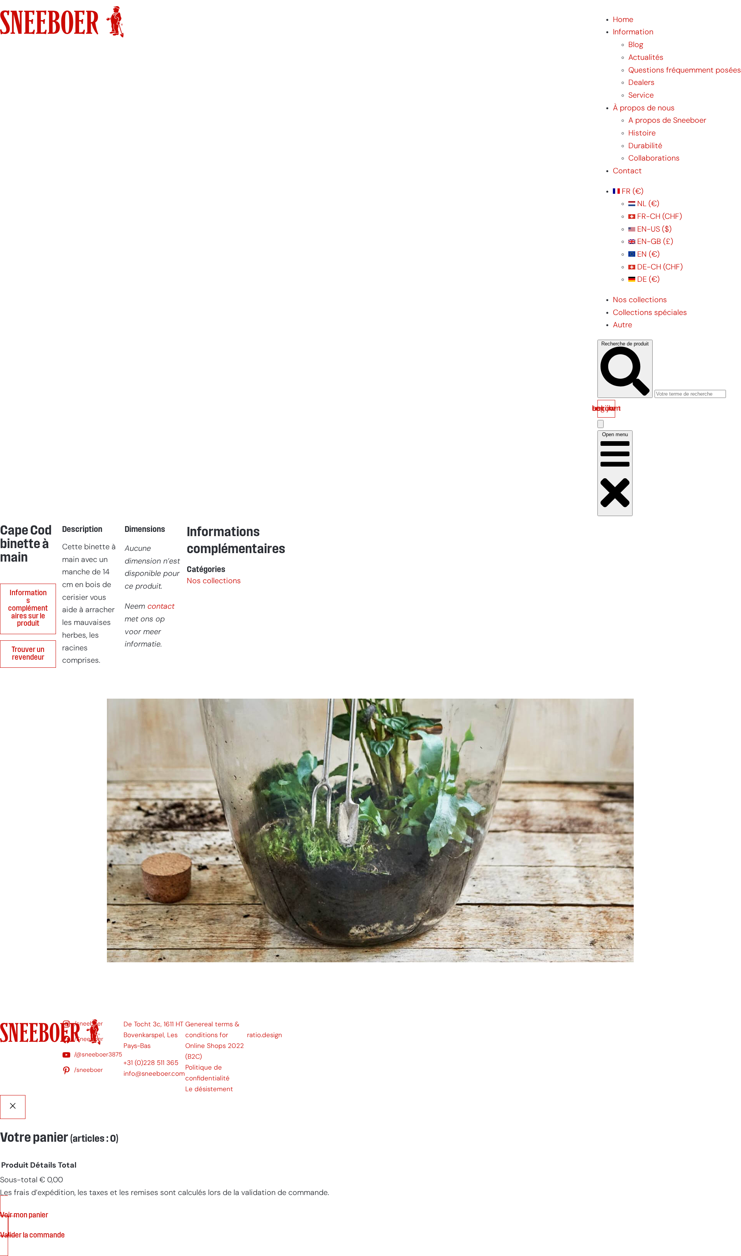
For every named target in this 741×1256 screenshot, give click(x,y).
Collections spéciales (650, 313)
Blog (635, 45)
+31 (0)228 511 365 (151, 1063)
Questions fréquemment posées (684, 70)
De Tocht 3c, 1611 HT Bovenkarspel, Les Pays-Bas (153, 1035)
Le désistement (209, 1089)
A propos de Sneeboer (667, 121)
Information (633, 32)
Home (623, 20)
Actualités (645, 58)
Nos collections (640, 300)
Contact (627, 171)
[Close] (12, 1107)
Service (641, 96)
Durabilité (645, 146)
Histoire (642, 133)
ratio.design (264, 1035)
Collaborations (654, 159)
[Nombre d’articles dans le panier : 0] (600, 424)
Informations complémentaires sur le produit (28, 608)
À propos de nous (644, 108)
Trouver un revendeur (28, 654)
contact (160, 607)
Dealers (641, 83)
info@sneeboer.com (154, 1074)
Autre (622, 325)
